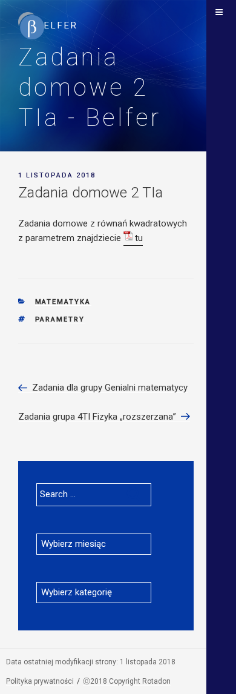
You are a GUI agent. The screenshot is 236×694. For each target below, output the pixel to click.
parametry (60, 319)
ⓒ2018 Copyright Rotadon (127, 681)
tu (139, 238)
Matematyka (63, 302)
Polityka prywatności (40, 681)
